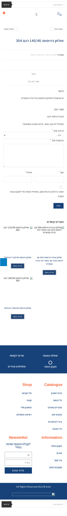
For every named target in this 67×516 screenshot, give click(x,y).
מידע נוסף (17, 266)
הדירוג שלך (58, 131)
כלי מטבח (57, 429)
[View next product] (52, 29)
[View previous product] (16, 29)
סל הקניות (27, 393)
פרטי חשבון (56, 393)
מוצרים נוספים (55, 407)
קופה (29, 400)
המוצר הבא (59, 29)
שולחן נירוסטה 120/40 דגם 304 (17, 257)
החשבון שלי (26, 407)
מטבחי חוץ (57, 414)
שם (61, 172)
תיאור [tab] (33, 73)
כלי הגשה (57, 400)
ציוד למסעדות (55, 421)
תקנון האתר (56, 446)
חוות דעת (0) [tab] (33, 81)
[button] (59, 14)
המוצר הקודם (9, 29)
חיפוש (6, 4)
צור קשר (58, 460)
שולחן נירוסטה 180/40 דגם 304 (17, 308)
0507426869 (55, 467)
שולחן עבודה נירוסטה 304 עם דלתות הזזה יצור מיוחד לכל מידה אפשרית (49, 260)
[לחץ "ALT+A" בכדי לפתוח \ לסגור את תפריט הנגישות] (3, 262)
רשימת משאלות (24, 414)
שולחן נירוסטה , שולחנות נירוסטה (43, 54)
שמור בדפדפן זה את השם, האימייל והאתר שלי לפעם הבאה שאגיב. (37, 194)
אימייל (28, 172)
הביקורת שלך (57, 140)
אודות (59, 453)
